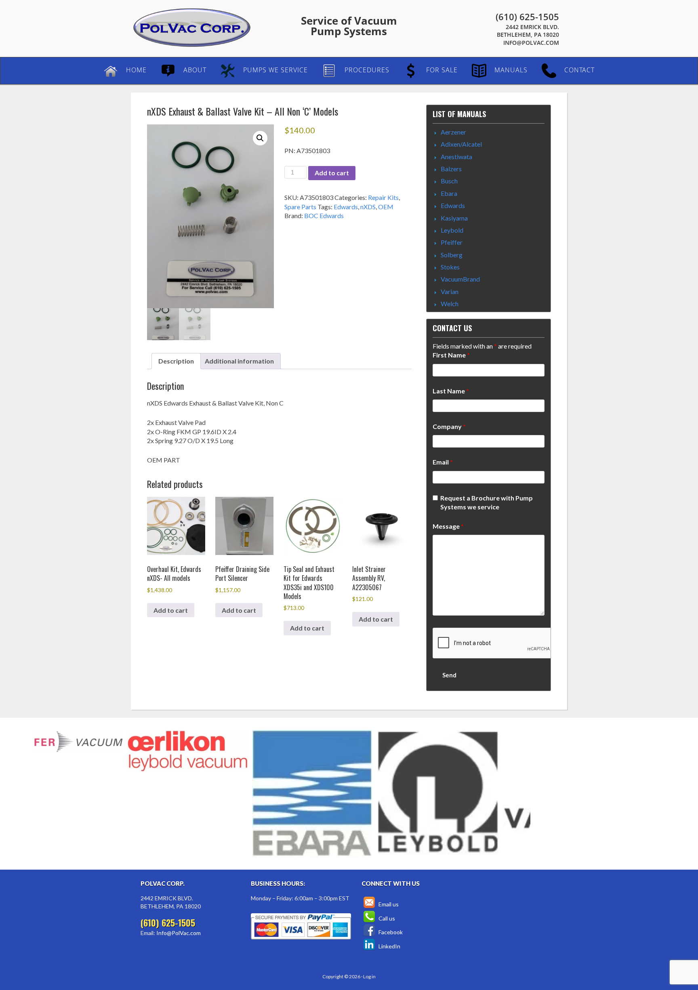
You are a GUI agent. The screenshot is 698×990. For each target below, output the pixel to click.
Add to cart (332, 173)
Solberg (452, 255)
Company (449, 426)
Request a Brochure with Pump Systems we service (486, 502)
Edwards (346, 206)
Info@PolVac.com (531, 42)
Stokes (450, 267)
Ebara (449, 193)
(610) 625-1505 (527, 17)
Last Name (451, 391)
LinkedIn (388, 946)
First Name (451, 355)
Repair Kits (383, 197)
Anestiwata (456, 156)
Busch (449, 181)
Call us (386, 918)
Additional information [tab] (239, 361)
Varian (449, 291)
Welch (449, 303)
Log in (369, 976)
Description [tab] (176, 361)
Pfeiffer (452, 242)
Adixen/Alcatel (461, 144)
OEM (385, 206)
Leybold (452, 230)
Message (448, 526)
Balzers (451, 168)
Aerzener (453, 132)
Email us (388, 904)
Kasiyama (454, 218)
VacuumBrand (460, 279)
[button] (260, 138)
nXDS (368, 206)
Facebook (390, 932)
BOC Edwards (324, 215)
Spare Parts (300, 206)
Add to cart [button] (170, 610)
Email (443, 462)
